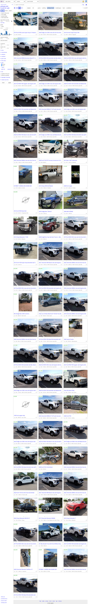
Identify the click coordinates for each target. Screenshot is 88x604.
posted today (4, 16)
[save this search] (86, 5)
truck (3, 65)
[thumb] (17, 8)
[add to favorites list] (14, 34)
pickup (3, 64)
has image (4, 14)
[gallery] (19, 8)
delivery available (5, 75)
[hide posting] (36, 34)
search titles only (5, 13)
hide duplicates (5, 17)
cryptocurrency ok (5, 73)
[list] (14, 8)
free (3, 26)
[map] (22, 8)
